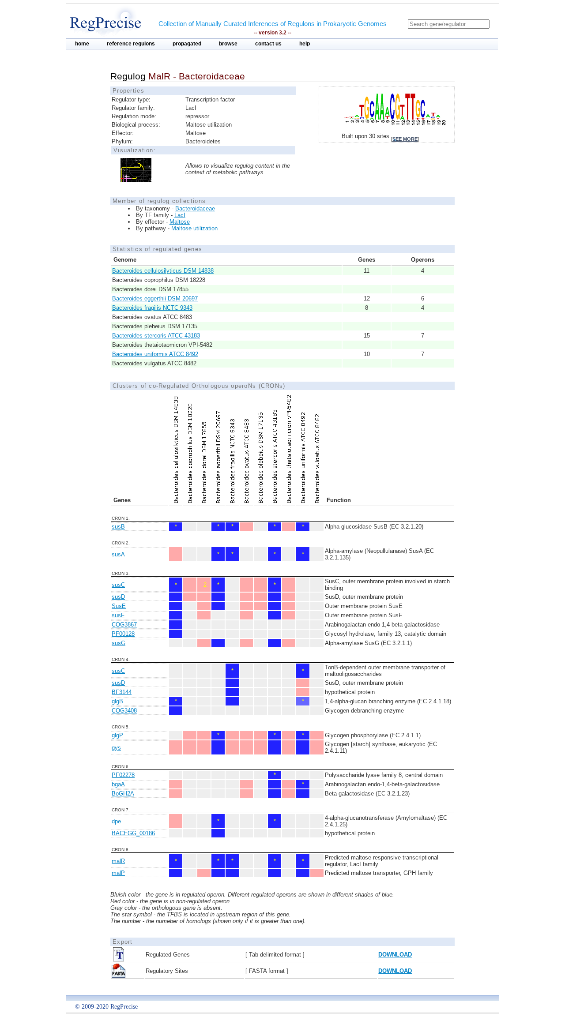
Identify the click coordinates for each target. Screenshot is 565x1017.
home (82, 43)
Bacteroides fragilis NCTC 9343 (152, 307)
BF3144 (122, 692)
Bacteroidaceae (195, 208)
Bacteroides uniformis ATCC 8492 (155, 354)
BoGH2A (123, 793)
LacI (179, 215)
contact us (268, 43)
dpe (116, 821)
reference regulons (131, 43)
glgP (117, 735)
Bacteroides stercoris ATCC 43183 (156, 335)
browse (228, 43)
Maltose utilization (194, 228)
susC (118, 585)
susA (118, 554)
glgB (117, 701)
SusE (119, 606)
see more (405, 139)
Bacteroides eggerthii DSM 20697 (155, 298)
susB (118, 526)
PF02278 (123, 775)
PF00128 (123, 633)
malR (118, 861)
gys (116, 747)
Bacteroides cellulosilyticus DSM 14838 (163, 270)
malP (118, 873)
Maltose (180, 221)
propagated (187, 43)
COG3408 (124, 710)
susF (118, 615)
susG (118, 643)
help (304, 43)
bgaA (118, 784)
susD (118, 596)
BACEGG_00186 (133, 833)
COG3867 (124, 624)
